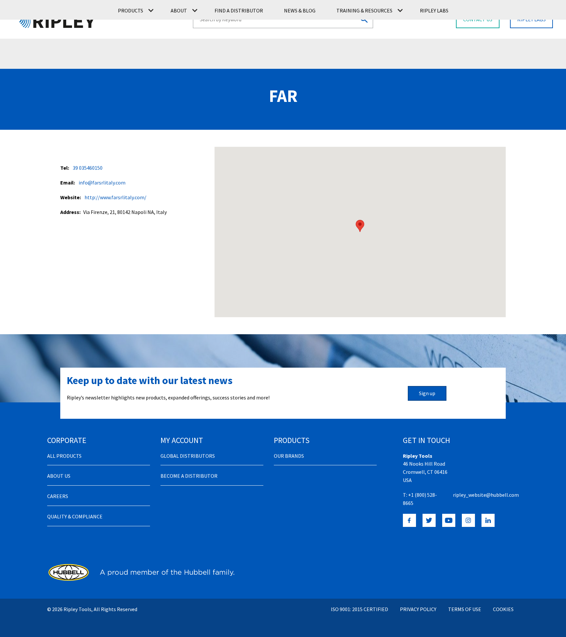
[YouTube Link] (448, 520)
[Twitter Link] (429, 520)
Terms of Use (464, 609)
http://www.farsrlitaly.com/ (115, 197)
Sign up (427, 393)
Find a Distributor (239, 10)
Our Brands (289, 456)
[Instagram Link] (468, 520)
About (179, 10)
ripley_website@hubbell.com (486, 495)
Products (130, 10)
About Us (58, 476)
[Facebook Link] (409, 520)
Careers (57, 496)
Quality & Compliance (75, 516)
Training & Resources (364, 10)
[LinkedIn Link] (488, 520)
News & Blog (299, 10)
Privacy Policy (418, 609)
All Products (64, 456)
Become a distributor (188, 476)
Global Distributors (187, 456)
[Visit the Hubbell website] (140, 572)
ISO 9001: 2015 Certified (359, 609)
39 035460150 (88, 167)
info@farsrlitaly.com (102, 182)
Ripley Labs (434, 10)
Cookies (503, 609)
